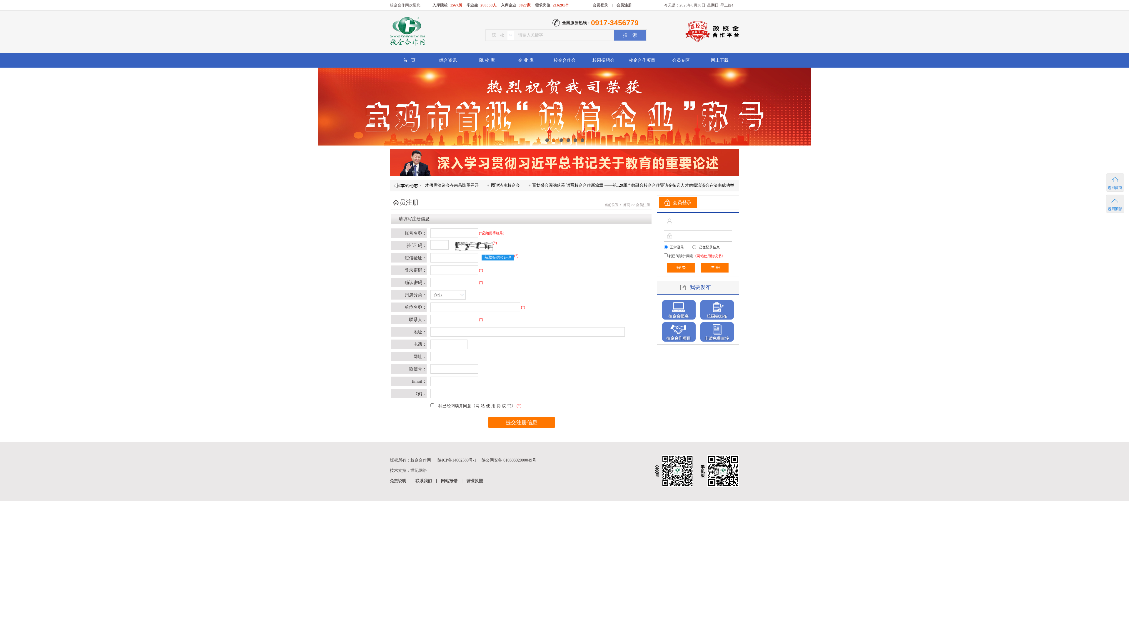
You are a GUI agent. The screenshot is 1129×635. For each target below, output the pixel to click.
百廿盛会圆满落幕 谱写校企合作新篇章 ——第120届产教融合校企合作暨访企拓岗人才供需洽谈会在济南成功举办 (612, 185)
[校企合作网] (407, 32)
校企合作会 (565, 60)
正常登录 (677, 247)
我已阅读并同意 (696, 256)
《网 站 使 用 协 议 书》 (493, 406)
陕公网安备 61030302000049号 (509, 460)
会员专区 (681, 60)
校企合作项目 (642, 60)
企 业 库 (526, 60)
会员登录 (600, 5)
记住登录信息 (709, 247)
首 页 (409, 60)
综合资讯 (448, 60)
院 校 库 (487, 60)
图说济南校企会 (482, 185)
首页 (626, 205)
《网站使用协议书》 (709, 256)
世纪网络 (418, 470)
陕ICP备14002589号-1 (456, 460)
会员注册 (624, 5)
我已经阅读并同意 (476, 406)
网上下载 (720, 60)
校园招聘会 (603, 60)
